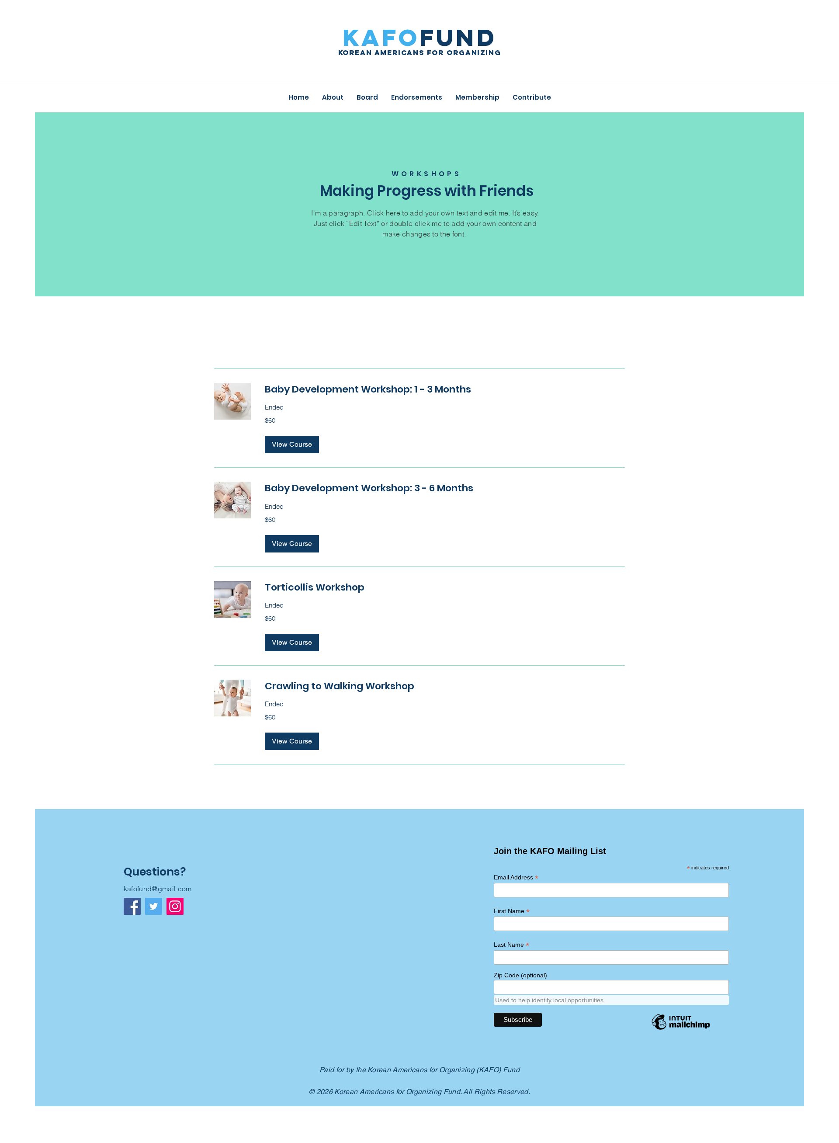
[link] (445, 389)
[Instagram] (175, 906)
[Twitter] (153, 906)
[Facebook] (132, 906)
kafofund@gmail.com (158, 888)
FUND (419, 37)
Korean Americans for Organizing (419, 52)
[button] (292, 444)
